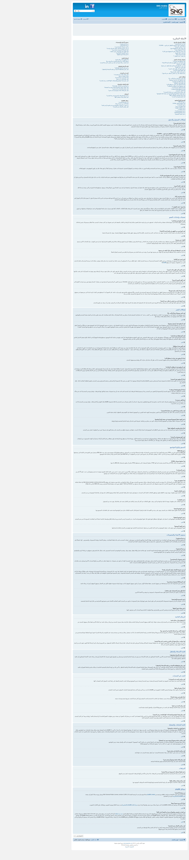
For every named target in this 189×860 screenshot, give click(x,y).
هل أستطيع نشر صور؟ (180, 106)
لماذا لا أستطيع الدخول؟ (180, 50)
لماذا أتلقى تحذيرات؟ (180, 90)
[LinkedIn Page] (87, 9)
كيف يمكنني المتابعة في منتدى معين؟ (120, 88)
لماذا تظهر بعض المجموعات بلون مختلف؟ (119, 51)
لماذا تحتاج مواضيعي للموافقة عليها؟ (177, 95)
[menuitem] (172, 19)
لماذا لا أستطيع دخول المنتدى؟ (178, 87)
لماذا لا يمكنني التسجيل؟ (180, 46)
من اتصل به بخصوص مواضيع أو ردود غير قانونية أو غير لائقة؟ (114, 105)
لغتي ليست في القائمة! (180, 67)
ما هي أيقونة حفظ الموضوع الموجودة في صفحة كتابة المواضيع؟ (171, 93)
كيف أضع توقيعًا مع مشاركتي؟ (178, 81)
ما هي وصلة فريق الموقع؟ (122, 54)
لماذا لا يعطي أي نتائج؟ (123, 76)
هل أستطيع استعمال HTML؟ (179, 103)
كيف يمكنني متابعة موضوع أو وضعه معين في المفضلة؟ (116, 87)
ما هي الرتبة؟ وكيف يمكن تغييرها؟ (177, 71)
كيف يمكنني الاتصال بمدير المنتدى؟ (120, 106)
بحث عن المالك (119, 813)
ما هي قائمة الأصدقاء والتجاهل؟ (121, 67)
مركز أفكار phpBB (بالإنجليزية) (129, 805)
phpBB (164, 262)
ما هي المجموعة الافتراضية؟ (122, 53)
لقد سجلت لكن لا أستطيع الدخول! (177, 48)
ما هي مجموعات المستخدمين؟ (121, 46)
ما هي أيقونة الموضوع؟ (180, 114)
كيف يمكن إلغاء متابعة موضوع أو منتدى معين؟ (118, 90)
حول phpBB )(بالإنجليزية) (179, 796)
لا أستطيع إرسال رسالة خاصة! (121, 59)
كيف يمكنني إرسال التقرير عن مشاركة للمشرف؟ (174, 92)
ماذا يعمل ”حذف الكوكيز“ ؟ (179, 56)
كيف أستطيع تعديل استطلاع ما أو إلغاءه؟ (176, 86)
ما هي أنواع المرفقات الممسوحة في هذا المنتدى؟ (117, 95)
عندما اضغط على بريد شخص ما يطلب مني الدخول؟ (173, 73)
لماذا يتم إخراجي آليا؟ (180, 54)
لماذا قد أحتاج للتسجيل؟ (180, 44)
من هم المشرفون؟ (124, 45)
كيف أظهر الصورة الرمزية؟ (179, 70)
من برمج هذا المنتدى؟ (123, 102)
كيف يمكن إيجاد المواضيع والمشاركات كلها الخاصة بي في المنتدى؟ (113, 80)
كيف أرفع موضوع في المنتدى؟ (178, 96)
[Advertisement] (129, 29)
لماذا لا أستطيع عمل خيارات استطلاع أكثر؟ (176, 84)
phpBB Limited (151, 794)
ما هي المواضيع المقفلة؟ (179, 112)
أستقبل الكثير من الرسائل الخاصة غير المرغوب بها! (117, 61)
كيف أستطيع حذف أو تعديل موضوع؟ (177, 80)
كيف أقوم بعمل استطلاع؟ (179, 83)
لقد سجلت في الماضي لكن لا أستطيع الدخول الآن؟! (173, 51)
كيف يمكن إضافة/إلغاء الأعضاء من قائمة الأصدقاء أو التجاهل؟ (115, 69)
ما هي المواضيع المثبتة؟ (180, 111)
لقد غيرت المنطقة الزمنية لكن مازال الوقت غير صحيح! (173, 65)
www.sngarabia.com (127, 843)
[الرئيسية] (176, 10)
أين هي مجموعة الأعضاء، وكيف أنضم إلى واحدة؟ (117, 48)
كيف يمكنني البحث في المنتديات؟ (121, 74)
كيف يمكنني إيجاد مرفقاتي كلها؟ (121, 97)
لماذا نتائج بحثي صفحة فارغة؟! (121, 77)
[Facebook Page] (92, 9)
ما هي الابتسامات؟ (181, 104)
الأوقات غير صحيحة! (181, 64)
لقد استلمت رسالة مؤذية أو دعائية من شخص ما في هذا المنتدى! (114, 62)
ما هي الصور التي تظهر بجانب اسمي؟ (177, 68)
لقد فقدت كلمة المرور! (180, 53)
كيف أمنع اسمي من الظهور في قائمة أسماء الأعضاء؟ (173, 62)
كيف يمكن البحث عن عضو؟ (122, 79)
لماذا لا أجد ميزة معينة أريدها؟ (121, 103)
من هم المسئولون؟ (124, 44)
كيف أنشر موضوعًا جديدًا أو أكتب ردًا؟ (177, 78)
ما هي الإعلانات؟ (181, 109)
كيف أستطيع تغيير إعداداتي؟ (179, 61)
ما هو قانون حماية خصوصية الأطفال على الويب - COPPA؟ (172, 45)
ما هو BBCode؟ (181, 101)
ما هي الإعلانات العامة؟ (180, 107)
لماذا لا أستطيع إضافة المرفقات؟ (178, 89)
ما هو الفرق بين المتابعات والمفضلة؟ (120, 85)
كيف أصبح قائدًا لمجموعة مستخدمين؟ (120, 50)
